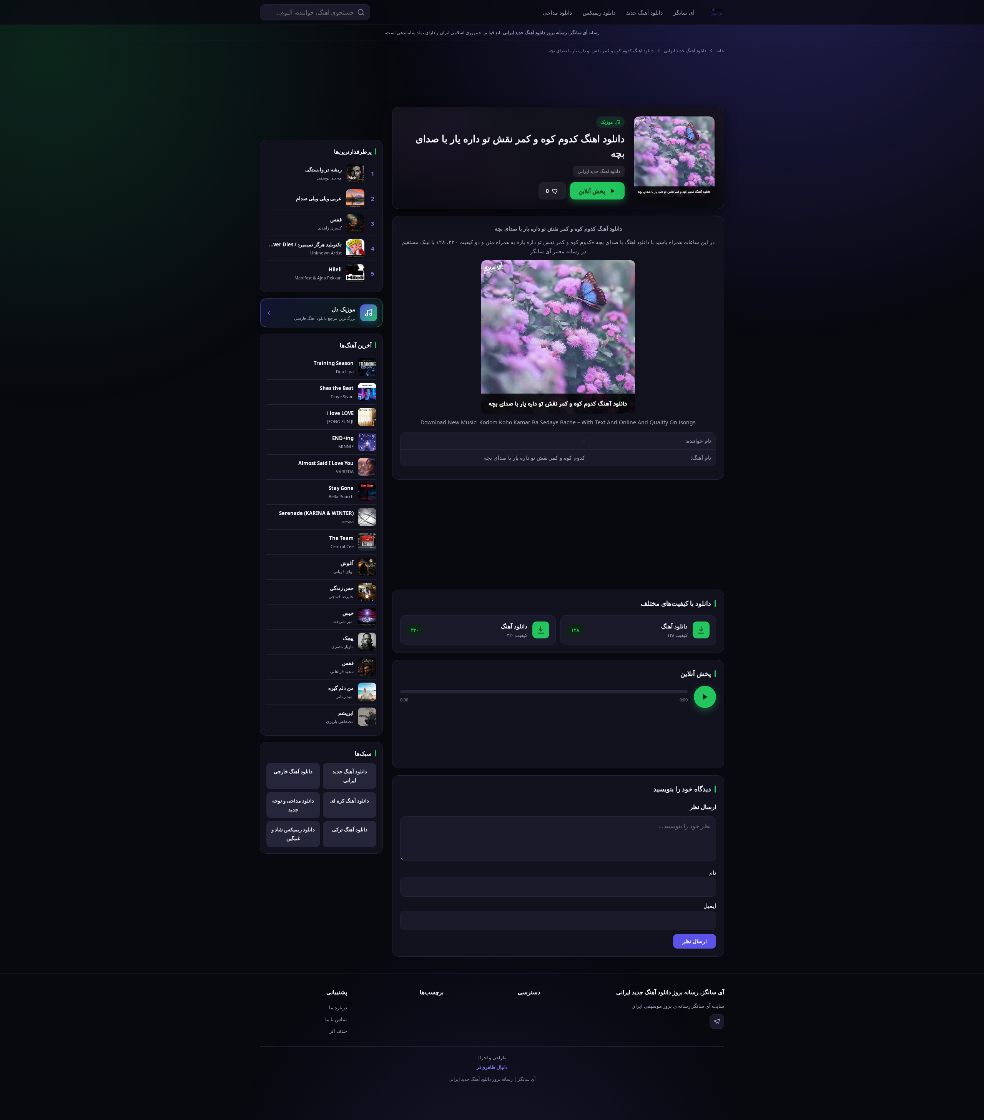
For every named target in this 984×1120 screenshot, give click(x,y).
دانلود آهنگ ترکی (349, 829)
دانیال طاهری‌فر (492, 1067)
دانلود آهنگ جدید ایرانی (685, 50)
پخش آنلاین (591, 191)
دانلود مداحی (557, 12)
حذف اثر (338, 1030)
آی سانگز (684, 12)
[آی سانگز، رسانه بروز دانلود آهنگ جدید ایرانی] (717, 12)
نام (712, 872)
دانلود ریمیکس (599, 12)
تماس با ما (336, 1019)
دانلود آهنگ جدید (644, 12)
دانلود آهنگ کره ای (349, 800)
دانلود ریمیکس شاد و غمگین (293, 834)
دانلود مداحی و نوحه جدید (293, 805)
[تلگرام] (717, 1021)
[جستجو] (361, 12)
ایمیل (709, 905)
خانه (720, 50)
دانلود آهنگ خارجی (293, 771)
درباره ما (338, 1007)
